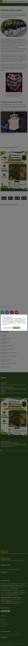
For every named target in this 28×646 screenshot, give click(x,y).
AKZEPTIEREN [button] (16, 327)
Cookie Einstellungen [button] (7, 327)
